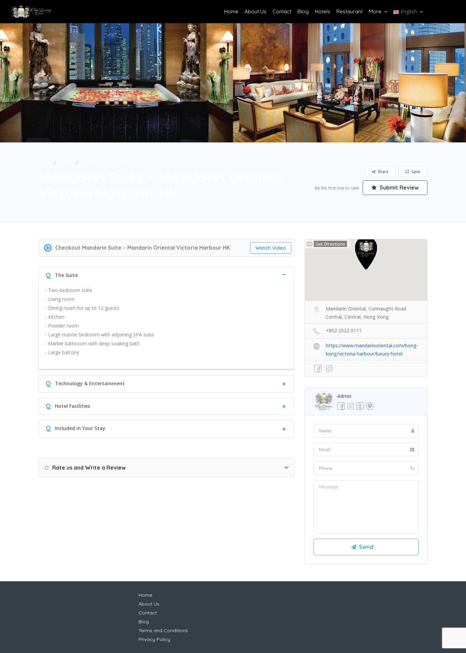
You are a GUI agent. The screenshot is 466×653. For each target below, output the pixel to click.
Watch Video (271, 248)
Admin (344, 396)
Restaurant (349, 11)
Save (415, 172)
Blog (303, 11)
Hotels (322, 11)
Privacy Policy (154, 639)
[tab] (166, 274)
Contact (282, 11)
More (375, 11)
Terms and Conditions (163, 630)
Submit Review (398, 187)
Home (231, 11)
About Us (255, 11)
